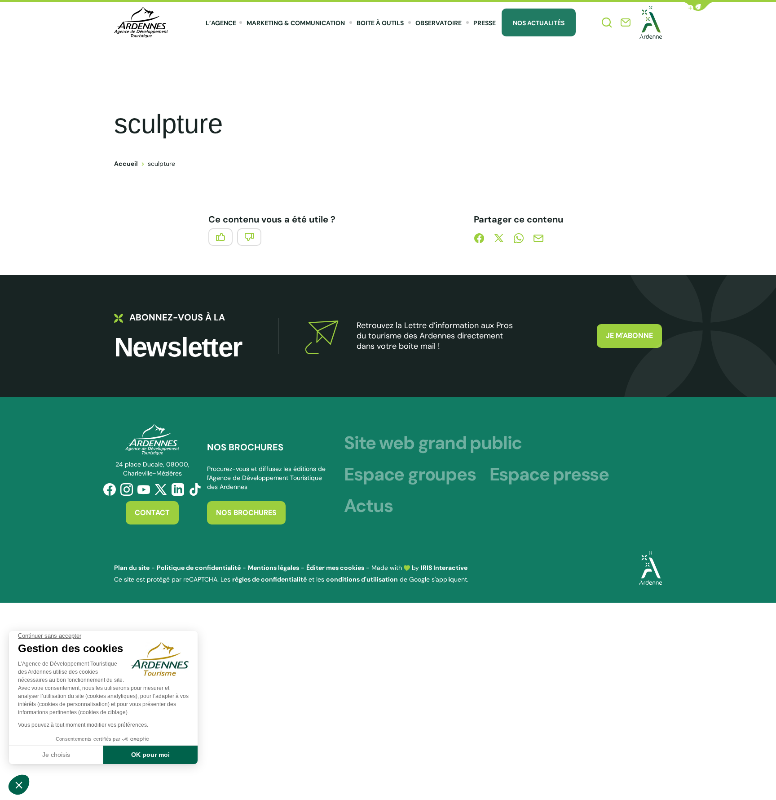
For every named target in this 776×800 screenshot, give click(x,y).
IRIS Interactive (444, 568)
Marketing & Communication (296, 23)
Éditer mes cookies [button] (335, 568)
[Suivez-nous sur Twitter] (160, 489)
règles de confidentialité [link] (269, 579)
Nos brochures (246, 512)
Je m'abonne (629, 335)
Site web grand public (433, 443)
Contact (152, 512)
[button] (698, 6)
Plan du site (132, 568)
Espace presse (549, 474)
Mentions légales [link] (273, 568)
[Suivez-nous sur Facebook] (109, 489)
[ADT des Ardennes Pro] (141, 22)
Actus (368, 506)
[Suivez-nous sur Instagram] (126, 489)
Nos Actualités (538, 23)
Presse (484, 23)
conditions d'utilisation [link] (362, 579)
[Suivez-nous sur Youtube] (143, 489)
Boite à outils (380, 23)
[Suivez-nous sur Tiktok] (195, 489)
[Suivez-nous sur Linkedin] (178, 489)
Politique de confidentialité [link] (199, 568)
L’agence (221, 23)
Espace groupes (410, 474)
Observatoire (438, 23)
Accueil (126, 164)
